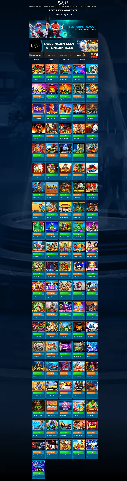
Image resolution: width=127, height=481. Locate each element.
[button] (97, 55)
